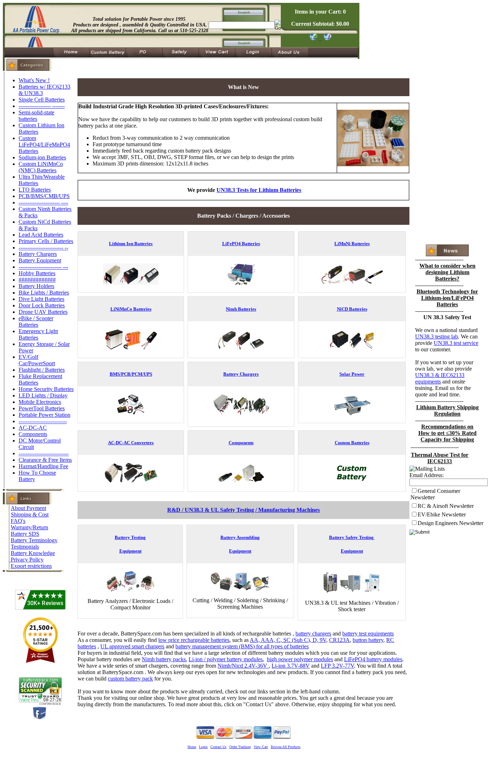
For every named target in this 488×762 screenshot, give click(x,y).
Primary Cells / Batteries (46, 241)
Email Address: (426, 475)
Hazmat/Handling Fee (43, 466)
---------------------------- (44, 453)
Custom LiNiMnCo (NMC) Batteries (41, 167)
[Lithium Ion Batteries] (131, 283)
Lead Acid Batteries (41, 235)
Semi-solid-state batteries (36, 115)
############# (37, 280)
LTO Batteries (35, 190)
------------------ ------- (42, 106)
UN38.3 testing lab (436, 336)
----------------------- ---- (43, 202)
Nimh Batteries (241, 309)
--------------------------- (43, 421)
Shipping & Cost (30, 514)
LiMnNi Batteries (352, 243)
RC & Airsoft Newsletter (446, 506)
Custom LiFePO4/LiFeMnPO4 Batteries (44, 144)
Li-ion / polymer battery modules (226, 659)
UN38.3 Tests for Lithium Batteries (258, 190)
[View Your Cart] (326, 38)
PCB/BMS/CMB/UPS (44, 196)
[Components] (241, 482)
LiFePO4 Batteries (241, 243)
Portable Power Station (44, 415)
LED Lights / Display (43, 395)
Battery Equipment (40, 260)
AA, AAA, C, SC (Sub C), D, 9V (288, 640)
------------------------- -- (43, 247)
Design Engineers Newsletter (450, 523)
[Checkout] (313, 38)
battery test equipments (368, 633)
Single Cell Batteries (42, 100)
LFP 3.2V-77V (337, 666)
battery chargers (313, 633)
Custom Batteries (352, 442)
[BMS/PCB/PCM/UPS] (130, 413)
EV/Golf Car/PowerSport (37, 360)
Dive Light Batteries (41, 299)
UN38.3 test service (456, 343)
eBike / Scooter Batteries (36, 321)
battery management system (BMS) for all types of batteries (242, 646)
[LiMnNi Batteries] (352, 283)
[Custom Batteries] (352, 482)
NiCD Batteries (352, 309)
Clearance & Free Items (45, 460)
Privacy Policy (27, 559)
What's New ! (34, 80)
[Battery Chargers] (241, 417)
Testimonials (25, 547)
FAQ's (18, 521)
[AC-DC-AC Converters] (131, 482)
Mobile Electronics (40, 402)
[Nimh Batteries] (241, 348)
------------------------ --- (43, 267)
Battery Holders (36, 286)
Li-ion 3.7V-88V (291, 666)
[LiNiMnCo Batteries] (130, 348)
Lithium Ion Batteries (131, 243)
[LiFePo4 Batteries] (241, 283)
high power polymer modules (300, 659)
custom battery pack (130, 679)
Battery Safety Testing (352, 537)
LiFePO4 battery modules (373, 659)
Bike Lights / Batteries (44, 293)
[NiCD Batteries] (352, 348)
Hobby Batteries (37, 273)
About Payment (28, 508)
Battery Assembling (240, 537)
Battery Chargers (38, 254)
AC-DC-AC (33, 428)
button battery (368, 640)
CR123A (339, 640)
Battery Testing (130, 537)
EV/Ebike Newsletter (442, 514)
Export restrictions (31, 566)
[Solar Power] (352, 413)
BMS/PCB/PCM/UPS (131, 374)
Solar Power (351, 374)
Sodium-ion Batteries (42, 157)
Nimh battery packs (164, 659)
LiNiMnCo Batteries (130, 309)
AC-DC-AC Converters (131, 442)
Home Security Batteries (46, 389)
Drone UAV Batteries (43, 312)
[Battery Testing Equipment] (130, 590)
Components (33, 434)
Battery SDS (25, 534)
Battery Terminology (34, 540)
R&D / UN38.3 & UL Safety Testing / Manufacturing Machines (243, 510)
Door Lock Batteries (42, 305)
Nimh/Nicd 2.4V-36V (243, 666)
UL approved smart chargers (132, 646)
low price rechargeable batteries (193, 640)
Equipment (130, 551)
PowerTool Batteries (42, 408)
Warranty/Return (29, 527)
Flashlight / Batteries (42, 370)
